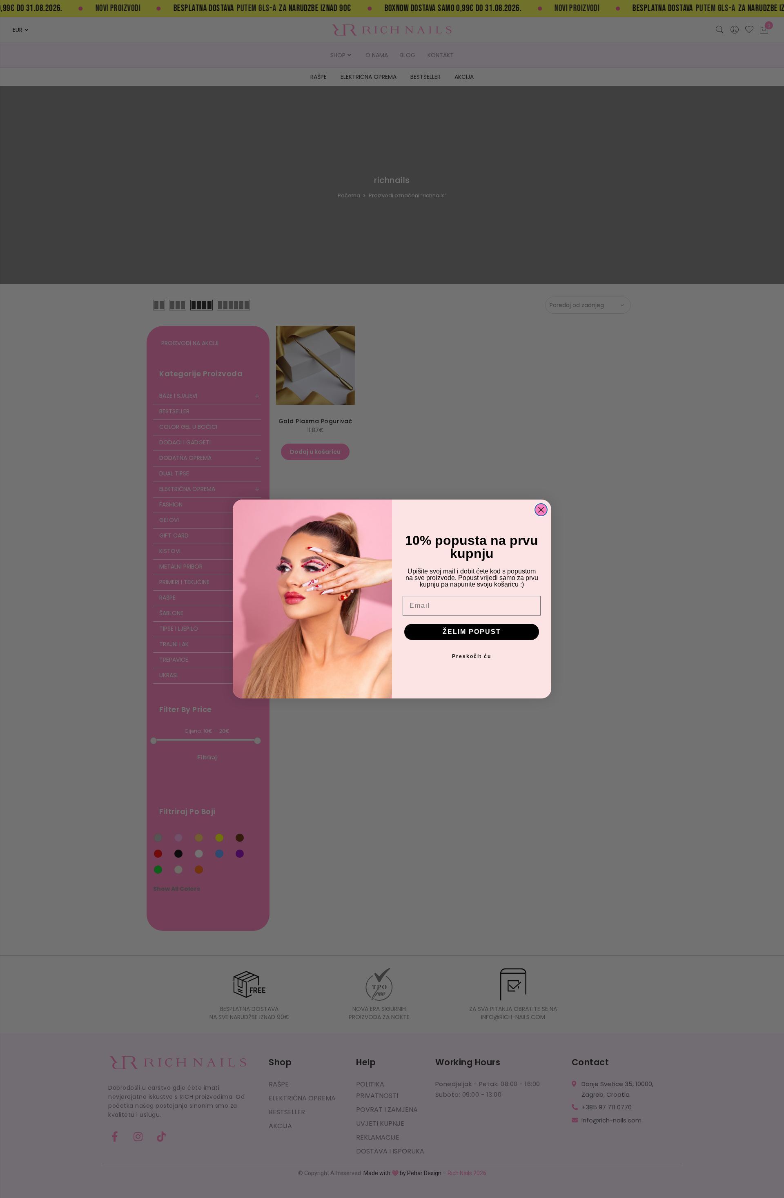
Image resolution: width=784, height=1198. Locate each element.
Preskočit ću (471, 656)
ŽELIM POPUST (472, 631)
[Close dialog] (541, 510)
